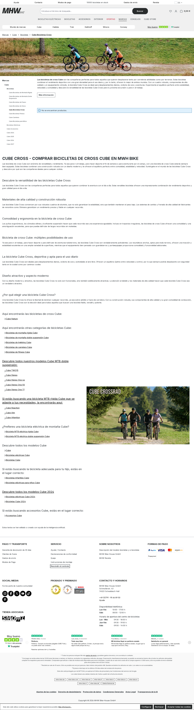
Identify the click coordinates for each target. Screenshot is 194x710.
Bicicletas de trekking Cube (18, 342)
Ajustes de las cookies (46, 692)
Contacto (38, 2)
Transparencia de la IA (148, 692)
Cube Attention (13, 417)
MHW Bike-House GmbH (110, 554)
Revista (156, 2)
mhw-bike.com (73, 679)
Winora (106, 27)
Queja (53, 558)
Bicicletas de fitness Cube (18, 352)
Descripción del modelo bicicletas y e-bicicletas (119, 550)
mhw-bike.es (86, 679)
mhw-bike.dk (94, 683)
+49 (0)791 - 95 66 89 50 (109, 597)
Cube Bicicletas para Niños (18, 121)
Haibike (56, 27)
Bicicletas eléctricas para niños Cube (23, 483)
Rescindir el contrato (60, 566)
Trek (72, 27)
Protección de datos (92, 692)
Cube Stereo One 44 (15, 380)
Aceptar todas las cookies (179, 707)
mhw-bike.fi (83, 683)
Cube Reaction (13, 408)
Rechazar (159, 707)
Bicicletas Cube (13, 460)
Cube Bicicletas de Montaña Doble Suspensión (20, 97)
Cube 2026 (10, 140)
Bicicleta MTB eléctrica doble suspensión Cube (28, 436)
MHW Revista (105, 558)
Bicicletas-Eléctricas (13, 125)
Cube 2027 (10, 144)
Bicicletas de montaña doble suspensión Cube (27, 337)
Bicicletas (10, 89)
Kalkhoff (88, 27)
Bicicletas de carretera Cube (19, 347)
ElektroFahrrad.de (108, 683)
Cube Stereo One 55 (15, 385)
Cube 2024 (10, 133)
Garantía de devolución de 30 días (16, 550)
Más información (46, 95)
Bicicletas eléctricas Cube (18, 455)
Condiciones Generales (113, 692)
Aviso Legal (131, 692)
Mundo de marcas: (18, 27)
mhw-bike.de (60, 679)
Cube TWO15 (12, 370)
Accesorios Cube (14, 515)
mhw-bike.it (110, 679)
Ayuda (16, 2)
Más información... (65, 707)
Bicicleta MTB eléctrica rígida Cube (22, 431)
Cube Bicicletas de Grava (17, 106)
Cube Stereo (11, 375)
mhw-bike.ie (121, 679)
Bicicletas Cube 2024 (16, 501)
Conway (123, 27)
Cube (39, 27)
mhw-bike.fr (98, 679)
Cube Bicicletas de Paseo (17, 102)
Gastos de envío (130, 2)
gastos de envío (91, 655)
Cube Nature (12, 319)
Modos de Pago (9, 562)
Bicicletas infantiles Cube (17, 478)
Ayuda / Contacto (58, 550)
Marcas (5, 80)
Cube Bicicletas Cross (17, 110)
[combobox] (88, 11)
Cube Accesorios (12, 129)
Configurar (146, 707)
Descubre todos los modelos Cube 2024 (28, 491)
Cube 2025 (10, 136)
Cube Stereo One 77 (15, 389)
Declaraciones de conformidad (64, 554)
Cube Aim (10, 413)
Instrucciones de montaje (61, 562)
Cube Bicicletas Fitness (16, 113)
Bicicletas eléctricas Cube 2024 (20, 497)
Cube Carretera (14, 117)
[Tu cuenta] (176, 11)
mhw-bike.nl (133, 679)
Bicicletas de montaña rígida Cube (21, 333)
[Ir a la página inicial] (13, 10)
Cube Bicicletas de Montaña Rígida (20, 92)
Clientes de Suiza (9, 554)
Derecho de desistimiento (69, 692)
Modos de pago (64, 2)
